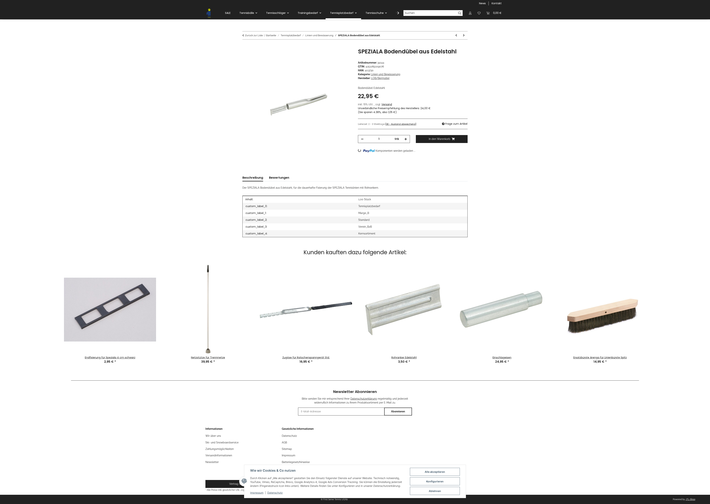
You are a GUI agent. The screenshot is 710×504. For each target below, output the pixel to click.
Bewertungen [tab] (279, 178)
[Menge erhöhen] (406, 139)
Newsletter (212, 462)
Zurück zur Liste (254, 35)
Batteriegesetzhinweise (296, 462)
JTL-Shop (690, 499)
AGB (284, 442)
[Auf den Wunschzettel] (344, 55)
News (482, 3)
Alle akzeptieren (435, 471)
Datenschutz (275, 492)
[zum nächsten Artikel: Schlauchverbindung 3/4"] (464, 35)
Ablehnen (435, 491)
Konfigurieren (435, 481)
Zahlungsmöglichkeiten (219, 448)
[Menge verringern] (362, 139)
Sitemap (287, 448)
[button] (470, 13)
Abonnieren (398, 411)
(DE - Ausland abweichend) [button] (400, 124)
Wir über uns (213, 435)
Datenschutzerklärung (363, 398)
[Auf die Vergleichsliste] (335, 55)
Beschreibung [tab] (252, 178)
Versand (386, 104)
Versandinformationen (218, 455)
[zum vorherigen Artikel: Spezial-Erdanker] (456, 35)
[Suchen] (460, 13)
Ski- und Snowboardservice (222, 442)
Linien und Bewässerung (385, 74)
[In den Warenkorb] (245, 46)
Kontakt (497, 3)
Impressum (256, 492)
